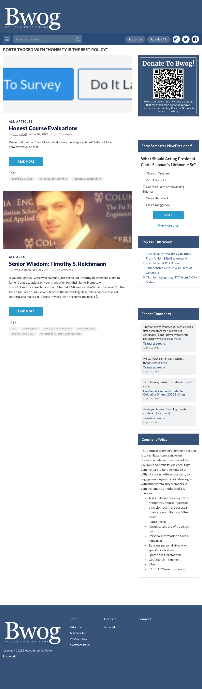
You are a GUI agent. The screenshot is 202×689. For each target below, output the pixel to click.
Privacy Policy (78, 638)
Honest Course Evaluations (43, 128)
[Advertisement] (168, 130)
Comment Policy (80, 644)
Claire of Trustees (158, 173)
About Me (110, 627)
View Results (168, 225)
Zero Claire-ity (156, 180)
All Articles (21, 121)
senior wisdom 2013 (23, 333)
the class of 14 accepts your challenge (60, 333)
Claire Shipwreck (157, 198)
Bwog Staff (20, 134)
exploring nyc (30, 328)
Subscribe (135, 39)
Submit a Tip (158, 39)
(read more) (174, 338)
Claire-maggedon (158, 205)
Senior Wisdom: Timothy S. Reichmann (57, 263)
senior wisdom (86, 328)
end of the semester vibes (53, 178)
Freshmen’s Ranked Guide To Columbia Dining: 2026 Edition (164, 392)
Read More (26, 161)
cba (13, 328)
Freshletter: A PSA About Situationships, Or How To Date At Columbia (169, 267)
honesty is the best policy (87, 178)
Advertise (76, 627)
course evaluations (22, 178)
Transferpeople (154, 343)
